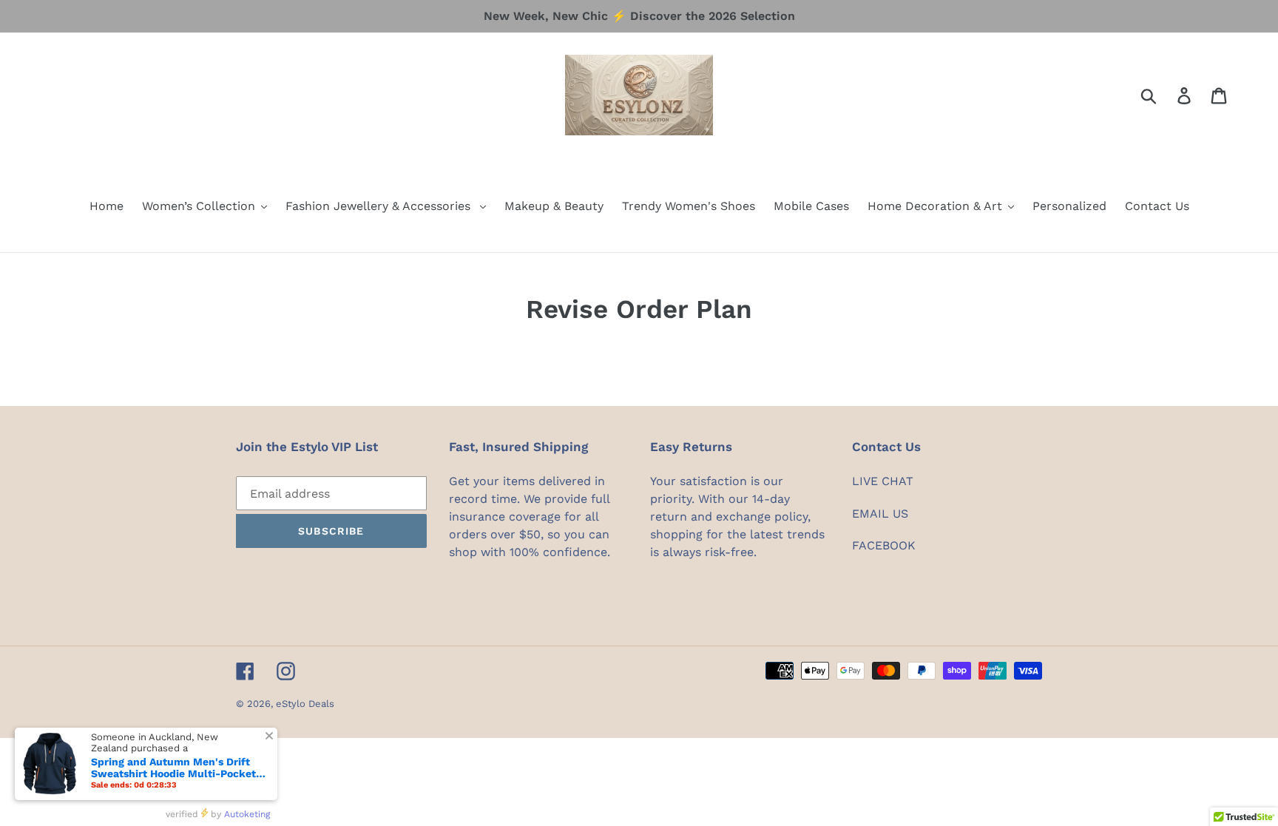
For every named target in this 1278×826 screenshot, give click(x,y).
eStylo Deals (305, 703)
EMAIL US (880, 514)
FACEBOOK (884, 545)
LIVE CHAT (882, 481)
